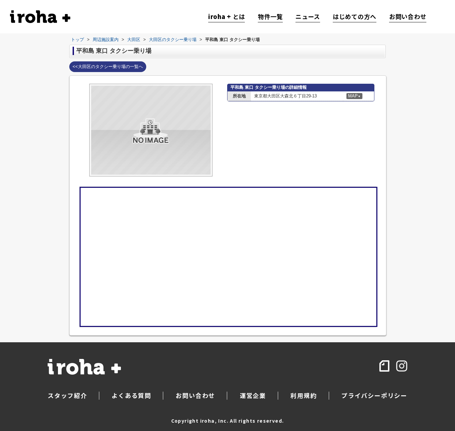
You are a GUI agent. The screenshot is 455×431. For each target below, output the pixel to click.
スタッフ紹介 (67, 395)
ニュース (307, 16)
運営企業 (253, 395)
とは (226, 16)
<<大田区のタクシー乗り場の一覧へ (108, 66)
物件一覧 (270, 16)
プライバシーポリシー (374, 395)
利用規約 (303, 395)
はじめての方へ (354, 16)
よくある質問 (131, 395)
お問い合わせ (407, 16)
